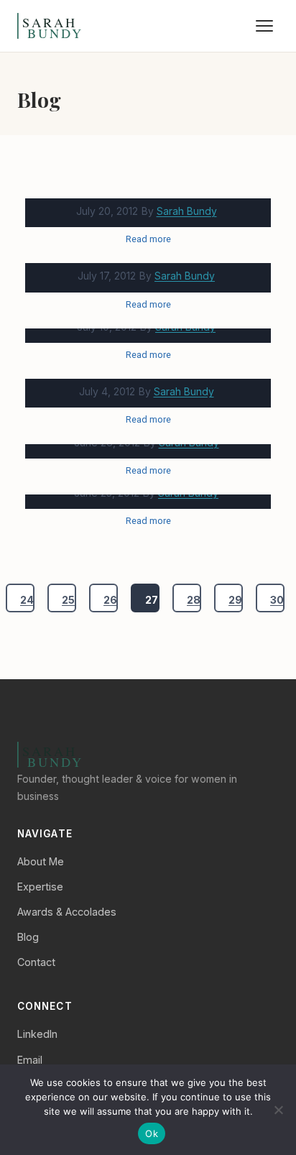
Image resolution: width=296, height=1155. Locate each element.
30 (277, 600)
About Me (40, 861)
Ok (151, 1133)
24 (27, 600)
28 (193, 600)
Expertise (40, 886)
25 (68, 600)
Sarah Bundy (187, 211)
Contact (36, 962)
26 (110, 600)
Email (29, 1060)
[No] (278, 1110)
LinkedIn (37, 1034)
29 (235, 600)
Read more (148, 238)
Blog (28, 937)
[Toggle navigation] (264, 25)
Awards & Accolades (66, 912)
